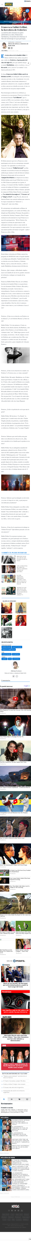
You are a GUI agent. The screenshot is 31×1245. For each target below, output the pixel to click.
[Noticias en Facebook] (12, 1210)
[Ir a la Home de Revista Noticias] (8, 4)
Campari (4, 659)
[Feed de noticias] (18, 1210)
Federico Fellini (6, 647)
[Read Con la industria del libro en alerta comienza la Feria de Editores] (9, 566)
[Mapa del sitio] (22, 1210)
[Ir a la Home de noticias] (15, 1206)
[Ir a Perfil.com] (27, 1)
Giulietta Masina (17, 647)
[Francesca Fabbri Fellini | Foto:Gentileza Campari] (22, 620)
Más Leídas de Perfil (8, 1158)
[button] (28, 63)
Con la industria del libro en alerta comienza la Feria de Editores (22, 568)
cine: (3, 652)
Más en (9, 961)
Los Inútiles (16, 654)
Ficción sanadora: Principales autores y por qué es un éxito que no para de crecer (22, 580)
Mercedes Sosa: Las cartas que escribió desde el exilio (22, 558)
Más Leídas (4, 1118)
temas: (3, 657)
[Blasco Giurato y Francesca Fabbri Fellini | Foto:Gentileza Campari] (8, 608)
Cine (10, 659)
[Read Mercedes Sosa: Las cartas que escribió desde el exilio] (9, 557)
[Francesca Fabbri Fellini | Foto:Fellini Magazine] (8, 620)
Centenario (16, 659)
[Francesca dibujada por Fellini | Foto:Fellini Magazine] (22, 608)
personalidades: (7, 645)
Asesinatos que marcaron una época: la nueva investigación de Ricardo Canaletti (22, 591)
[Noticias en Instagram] (9, 1210)
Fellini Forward (6, 654)
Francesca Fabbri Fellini (8, 649)
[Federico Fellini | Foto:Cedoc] (8, 632)
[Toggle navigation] (2, 4)
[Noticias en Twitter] (15, 1210)
